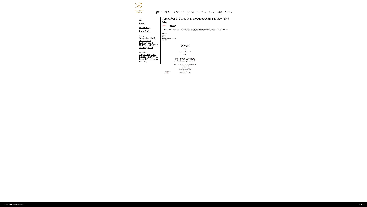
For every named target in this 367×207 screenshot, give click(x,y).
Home (159, 12)
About (167, 12)
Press (190, 12)
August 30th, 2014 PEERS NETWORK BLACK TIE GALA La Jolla (148, 58)
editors (23, 204)
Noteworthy (144, 27)
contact (19, 204)
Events (201, 12)
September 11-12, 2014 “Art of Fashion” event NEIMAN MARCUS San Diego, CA (148, 43)
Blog (211, 12)
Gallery (179, 12)
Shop (219, 12)
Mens (228, 12)
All (140, 19)
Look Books (144, 31)
